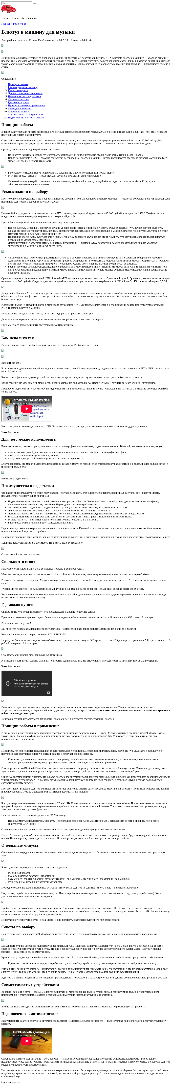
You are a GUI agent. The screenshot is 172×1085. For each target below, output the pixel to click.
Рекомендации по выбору (22, 87)
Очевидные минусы (19, 108)
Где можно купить (18, 102)
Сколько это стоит (18, 99)
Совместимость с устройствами (26, 114)
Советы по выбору (19, 111)
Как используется (18, 90)
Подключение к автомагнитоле (26, 117)
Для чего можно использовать (25, 93)
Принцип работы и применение (26, 105)
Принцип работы (18, 84)
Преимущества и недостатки (24, 96)
